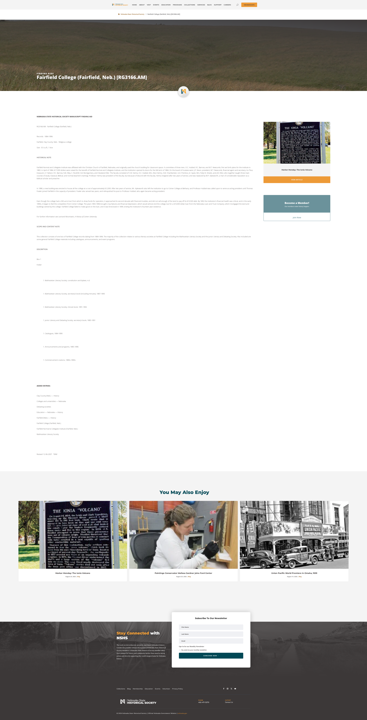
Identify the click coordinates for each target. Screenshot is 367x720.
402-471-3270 (203, 702)
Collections (121, 689)
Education (149, 689)
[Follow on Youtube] (235, 688)
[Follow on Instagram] (227, 688)
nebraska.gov (182, 713)
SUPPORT (228, 700)
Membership (138, 689)
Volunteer (166, 689)
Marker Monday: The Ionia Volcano (297, 170)
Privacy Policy (177, 689)
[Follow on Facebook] (223, 688)
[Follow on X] (231, 688)
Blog (78, 576)
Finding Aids (45, 73)
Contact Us (229, 702)
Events (157, 689)
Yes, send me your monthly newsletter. (194, 650)
